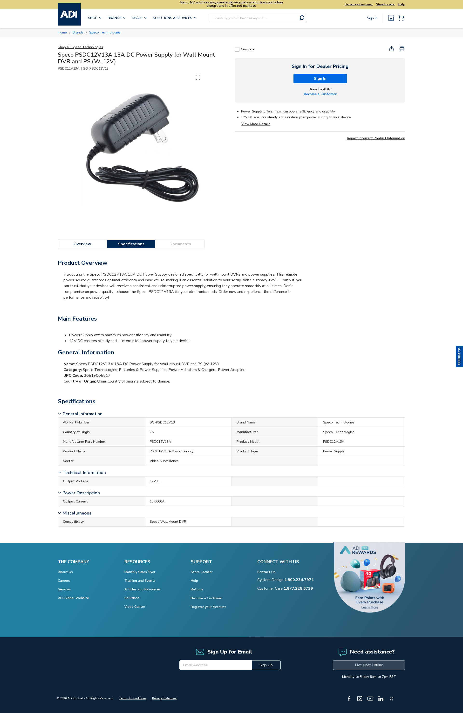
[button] (459, 356)
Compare (248, 49)
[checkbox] (237, 49)
